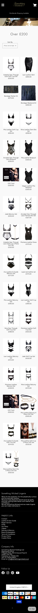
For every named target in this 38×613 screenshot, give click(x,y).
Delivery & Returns (7, 530)
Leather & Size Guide (8, 521)
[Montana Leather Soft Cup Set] (28, 318)
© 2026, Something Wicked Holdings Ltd (18, 606)
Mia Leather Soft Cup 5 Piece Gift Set (28, 441)
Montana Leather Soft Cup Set (28, 329)
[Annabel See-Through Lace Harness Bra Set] (28, 204)
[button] (10, 45)
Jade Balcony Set (11, 214)
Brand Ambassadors (8, 532)
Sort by (10, 42)
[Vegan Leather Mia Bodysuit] (28, 176)
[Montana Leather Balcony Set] (11, 374)
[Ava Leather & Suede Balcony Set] (11, 262)
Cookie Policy (6, 538)
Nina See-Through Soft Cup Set (11, 329)
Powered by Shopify (19, 608)
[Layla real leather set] (28, 262)
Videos (3, 528)
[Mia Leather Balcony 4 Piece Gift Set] (28, 403)
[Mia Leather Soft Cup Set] (11, 119)
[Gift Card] (11, 174)
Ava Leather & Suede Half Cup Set (11, 441)
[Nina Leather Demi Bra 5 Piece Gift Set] (11, 459)
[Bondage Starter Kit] (11, 89)
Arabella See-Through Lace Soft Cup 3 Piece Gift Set (11, 243)
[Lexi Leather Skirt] (28, 65)
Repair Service (6, 523)
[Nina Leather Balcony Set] (28, 374)
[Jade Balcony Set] (11, 204)
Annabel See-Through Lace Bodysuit (11, 158)
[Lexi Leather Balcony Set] (11, 346)
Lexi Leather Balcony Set (11, 357)
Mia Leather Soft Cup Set (11, 130)
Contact (4, 519)
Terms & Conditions (8, 534)
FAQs (3, 524)
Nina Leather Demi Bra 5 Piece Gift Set (11, 469)
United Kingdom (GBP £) (18, 587)
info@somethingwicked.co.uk (18, 559)
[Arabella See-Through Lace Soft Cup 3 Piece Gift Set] (11, 232)
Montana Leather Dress (29, 242)
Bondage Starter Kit (11, 96)
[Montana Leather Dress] (28, 232)
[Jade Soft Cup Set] (28, 346)
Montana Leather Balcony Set (11, 385)
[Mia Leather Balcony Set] (11, 290)
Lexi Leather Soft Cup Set (28, 301)
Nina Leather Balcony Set (28, 385)
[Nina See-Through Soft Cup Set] (11, 318)
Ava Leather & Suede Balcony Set (11, 272)
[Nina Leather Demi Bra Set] (28, 119)
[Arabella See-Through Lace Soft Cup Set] (11, 65)
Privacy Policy (6, 536)
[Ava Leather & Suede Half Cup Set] (11, 431)
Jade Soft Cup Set (28, 356)
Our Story (4, 526)
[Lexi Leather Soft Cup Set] (28, 290)
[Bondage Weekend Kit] (28, 93)
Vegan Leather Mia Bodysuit (28, 186)
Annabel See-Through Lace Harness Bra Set (28, 215)
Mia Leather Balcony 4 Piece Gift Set (28, 413)
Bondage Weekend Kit (28, 103)
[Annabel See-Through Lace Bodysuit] (11, 148)
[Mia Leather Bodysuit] (28, 148)
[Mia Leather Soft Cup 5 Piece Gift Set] (28, 431)
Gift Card (11, 183)
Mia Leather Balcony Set (11, 301)
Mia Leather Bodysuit (28, 158)
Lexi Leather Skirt (29, 75)
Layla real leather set (28, 272)
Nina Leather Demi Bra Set (28, 130)
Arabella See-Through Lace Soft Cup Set (11, 75)
